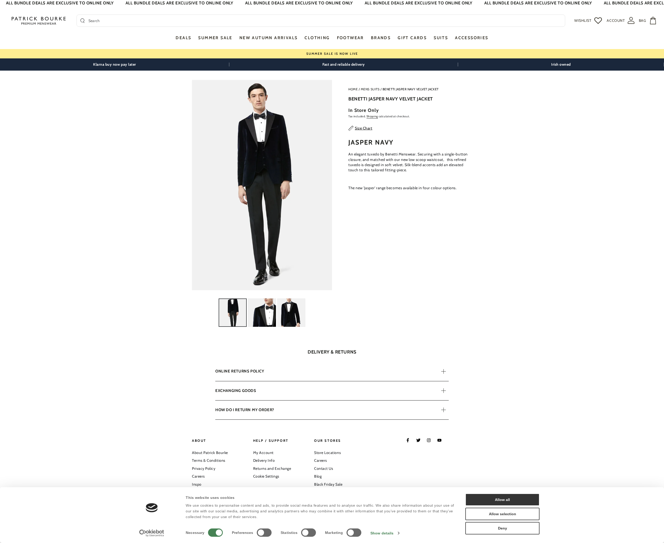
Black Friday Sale (328, 484)
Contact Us (323, 468)
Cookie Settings (266, 476)
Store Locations (327, 452)
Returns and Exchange (272, 468)
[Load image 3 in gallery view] (291, 312)
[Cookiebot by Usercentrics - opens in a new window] (152, 533)
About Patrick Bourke (210, 452)
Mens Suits (370, 89)
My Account (263, 452)
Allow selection (502, 514)
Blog (318, 476)
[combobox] (325, 20)
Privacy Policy (204, 468)
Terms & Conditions (208, 460)
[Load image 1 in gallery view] (233, 312)
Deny (502, 528)
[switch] (264, 532)
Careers (198, 476)
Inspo (197, 484)
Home (353, 89)
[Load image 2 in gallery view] (262, 312)
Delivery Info (264, 460)
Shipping (372, 116)
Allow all (502, 500)
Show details (381, 533)
